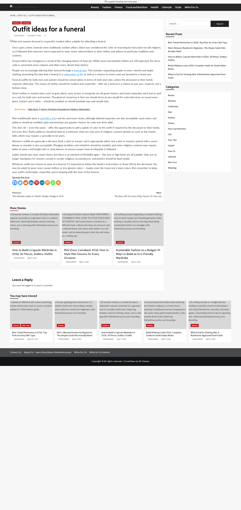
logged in (29, 285)
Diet (170, 112)
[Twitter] (20, 182)
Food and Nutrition (136, 7)
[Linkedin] (31, 182)
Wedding (172, 168)
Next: (138, 194)
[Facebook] (14, 182)
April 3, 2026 (32, 258)
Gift (170, 134)
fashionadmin (19, 35)
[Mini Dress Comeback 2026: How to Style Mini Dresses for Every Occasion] (87, 229)
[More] (58, 182)
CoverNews (129, 361)
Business (172, 101)
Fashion (107, 7)
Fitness (119, 7)
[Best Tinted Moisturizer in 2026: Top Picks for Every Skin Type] (31, 315)
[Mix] (47, 182)
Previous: (38, 194)
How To (171, 151)
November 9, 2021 (34, 35)
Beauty (95, 7)
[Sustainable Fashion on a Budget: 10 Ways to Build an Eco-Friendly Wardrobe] (139, 229)
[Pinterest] (36, 182)
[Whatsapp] (52, 182)
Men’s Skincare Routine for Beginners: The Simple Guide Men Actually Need (197, 49)
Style (178, 7)
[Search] (229, 7)
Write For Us (191, 7)
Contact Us (15, 352)
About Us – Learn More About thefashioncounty (47, 352)
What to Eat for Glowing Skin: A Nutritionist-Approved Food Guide (196, 76)
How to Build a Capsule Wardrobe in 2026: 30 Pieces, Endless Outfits (197, 58)
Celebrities (173, 107)
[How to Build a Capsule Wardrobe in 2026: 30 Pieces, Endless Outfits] (35, 229)
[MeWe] (42, 182)
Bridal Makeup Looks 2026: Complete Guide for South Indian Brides (197, 67)
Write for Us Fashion (99, 352)
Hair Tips (172, 140)
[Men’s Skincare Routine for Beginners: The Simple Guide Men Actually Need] (76, 315)
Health (154, 7)
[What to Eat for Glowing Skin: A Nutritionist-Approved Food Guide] (210, 315)
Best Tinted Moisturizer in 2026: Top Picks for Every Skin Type (197, 43)
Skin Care (172, 162)
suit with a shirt (48, 118)
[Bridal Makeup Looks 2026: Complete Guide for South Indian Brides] (165, 315)
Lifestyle (167, 7)
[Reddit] (25, 182)
